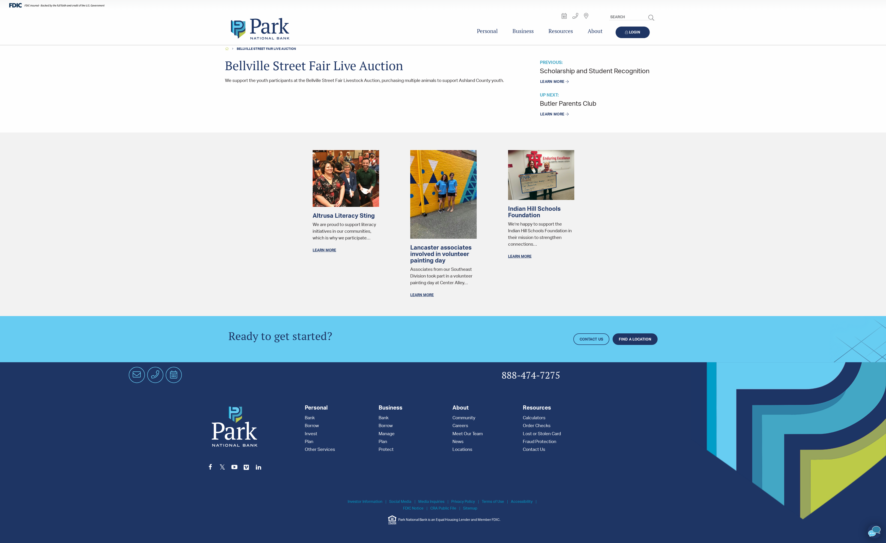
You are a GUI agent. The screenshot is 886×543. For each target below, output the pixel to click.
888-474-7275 (531, 375)
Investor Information (365, 502)
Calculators (534, 418)
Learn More (552, 82)
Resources (560, 31)
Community (463, 418)
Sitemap (470, 508)
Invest (311, 434)
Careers (460, 426)
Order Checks (537, 426)
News (458, 442)
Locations (462, 449)
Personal (487, 31)
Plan (309, 442)
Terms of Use (493, 502)
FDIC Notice (413, 508)
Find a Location (635, 339)
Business (523, 31)
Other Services (320, 449)
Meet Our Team (467, 434)
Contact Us (591, 339)
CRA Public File (443, 508)
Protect (386, 449)
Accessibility (522, 502)
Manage (387, 434)
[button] (874, 531)
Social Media (400, 502)
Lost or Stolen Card (542, 434)
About (595, 31)
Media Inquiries (431, 502)
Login (634, 32)
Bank (310, 418)
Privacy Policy (463, 502)
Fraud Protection (539, 442)
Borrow (312, 426)
